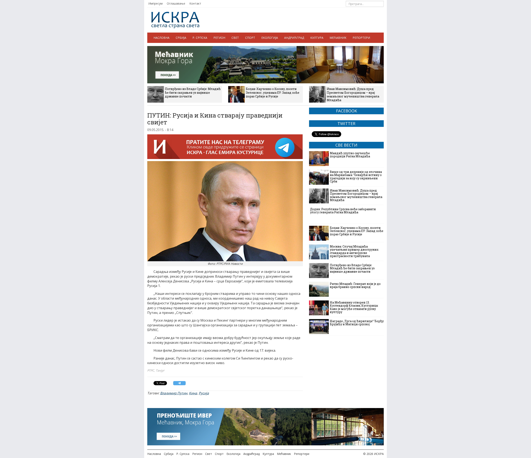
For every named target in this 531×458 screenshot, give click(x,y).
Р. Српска (199, 38)
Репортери (361, 38)
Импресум (155, 3)
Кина (193, 393)
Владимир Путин (173, 393)
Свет (235, 38)
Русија (204, 393)
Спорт (250, 38)
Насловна (161, 38)
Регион (219, 38)
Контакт (195, 3)
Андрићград (294, 38)
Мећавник (338, 38)
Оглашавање (176, 3)
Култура (316, 38)
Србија (181, 38)
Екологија (269, 38)
